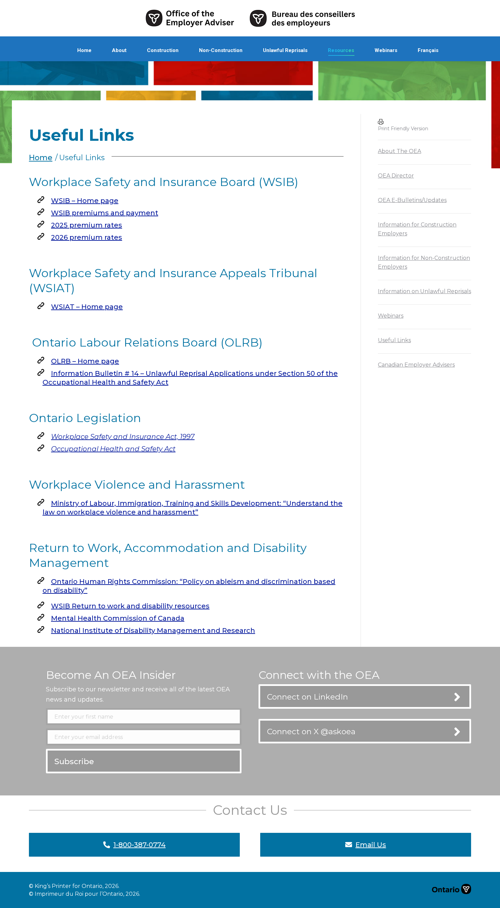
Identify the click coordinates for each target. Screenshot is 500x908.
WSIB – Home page (84, 201)
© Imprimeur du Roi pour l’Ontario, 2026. (84, 894)
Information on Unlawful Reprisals (424, 291)
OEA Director (396, 175)
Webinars (390, 316)
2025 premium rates (86, 225)
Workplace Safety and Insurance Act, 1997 (123, 437)
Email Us (370, 845)
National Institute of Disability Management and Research (153, 630)
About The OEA (399, 151)
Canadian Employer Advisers (416, 364)
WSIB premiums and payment (104, 213)
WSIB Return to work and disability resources (130, 606)
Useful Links (394, 340)
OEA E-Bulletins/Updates (412, 200)
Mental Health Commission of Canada (117, 618)
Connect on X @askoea (311, 731)
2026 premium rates (86, 237)
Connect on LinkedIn (307, 697)
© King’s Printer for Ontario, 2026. (74, 886)
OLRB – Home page (85, 361)
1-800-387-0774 (139, 845)
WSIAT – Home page (87, 307)
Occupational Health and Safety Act (113, 449)
